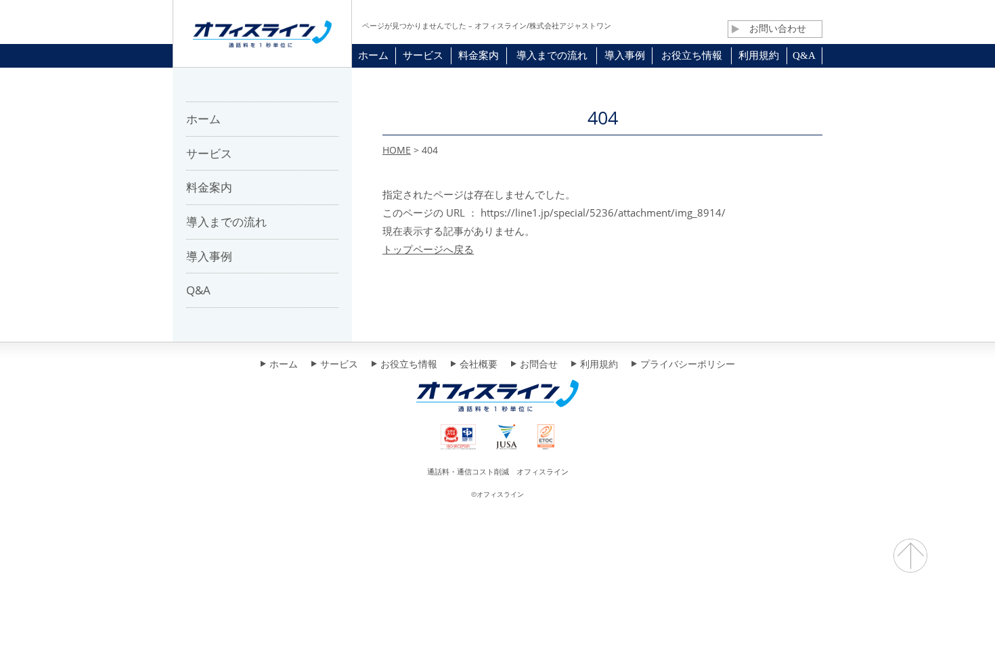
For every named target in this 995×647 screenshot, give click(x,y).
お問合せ (539, 365)
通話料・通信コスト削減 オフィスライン (498, 471)
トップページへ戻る (428, 249)
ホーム (283, 365)
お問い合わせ (777, 28)
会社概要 (479, 365)
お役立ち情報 (408, 365)
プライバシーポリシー (687, 365)
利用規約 (599, 365)
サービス (339, 365)
